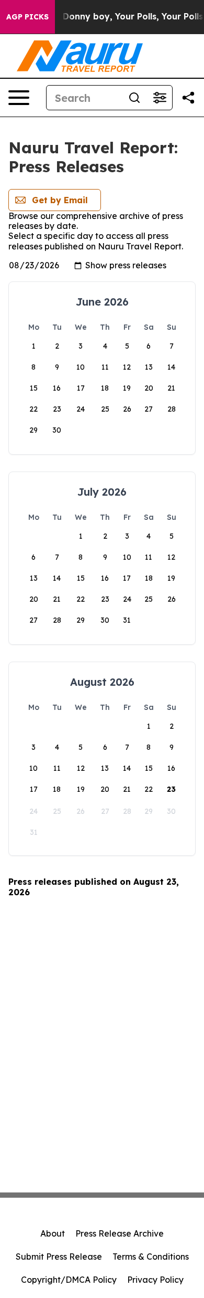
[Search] (134, 98)
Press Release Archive (119, 1233)
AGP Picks (27, 17)
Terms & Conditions (150, 1256)
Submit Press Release (59, 1256)
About (52, 1233)
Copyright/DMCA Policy (69, 1279)
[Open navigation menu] (18, 97)
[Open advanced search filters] (159, 98)
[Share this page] (188, 97)
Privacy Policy (155, 1279)
